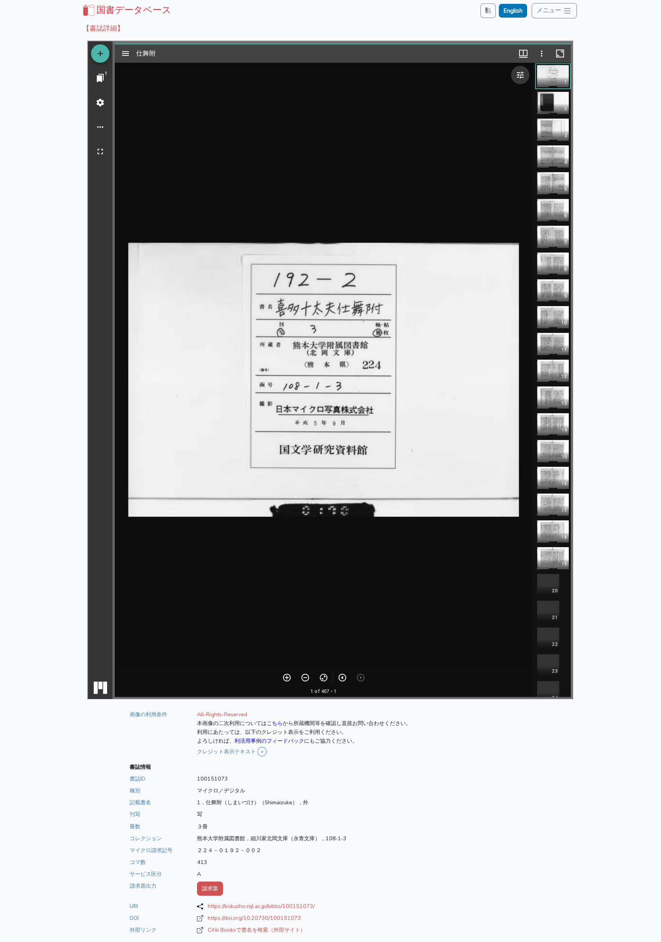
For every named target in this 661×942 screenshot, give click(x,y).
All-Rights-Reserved (222, 714)
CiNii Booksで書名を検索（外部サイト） (257, 930)
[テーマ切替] (488, 10)
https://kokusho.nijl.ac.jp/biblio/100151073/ (261, 906)
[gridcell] (126, 10)
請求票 (210, 888)
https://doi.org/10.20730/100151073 (254, 918)
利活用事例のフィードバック (269, 741)
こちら (275, 723)
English (513, 11)
